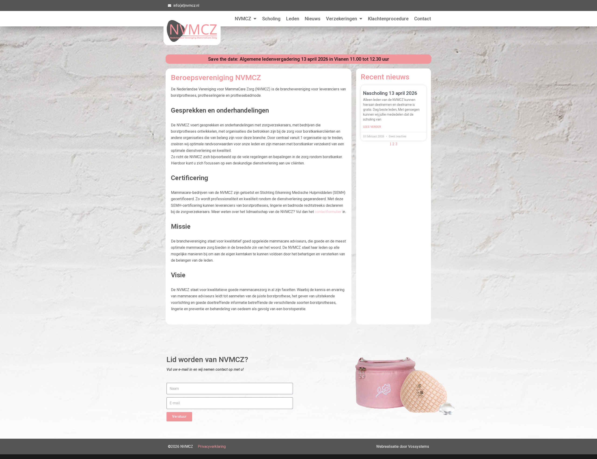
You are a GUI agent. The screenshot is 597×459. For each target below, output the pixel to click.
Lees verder (372, 126)
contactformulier (328, 212)
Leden (292, 18)
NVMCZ (243, 18)
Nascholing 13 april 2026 (390, 93)
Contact (422, 18)
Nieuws (312, 18)
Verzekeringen (341, 18)
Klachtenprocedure (388, 18)
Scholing (271, 18)
